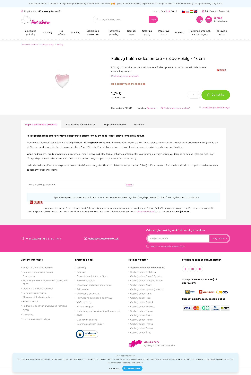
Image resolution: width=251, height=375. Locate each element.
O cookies (28, 314)
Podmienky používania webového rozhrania (45, 305)
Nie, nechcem (114, 368)
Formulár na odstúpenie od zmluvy (94, 297)
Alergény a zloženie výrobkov (38, 288)
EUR (168, 11)
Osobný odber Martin (141, 293)
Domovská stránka (29, 44)
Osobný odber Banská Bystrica (146, 276)
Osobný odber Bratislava (143, 271)
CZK (161, 11)
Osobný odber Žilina (140, 332)
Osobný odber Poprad (141, 310)
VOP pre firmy (84, 302)
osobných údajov (178, 246)
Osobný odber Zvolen (141, 328)
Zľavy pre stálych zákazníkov (37, 297)
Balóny (60, 44)
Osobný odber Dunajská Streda (146, 280)
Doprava (81, 271)
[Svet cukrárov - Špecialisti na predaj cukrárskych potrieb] (35, 20)
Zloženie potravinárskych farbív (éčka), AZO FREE (45, 282)
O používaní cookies (87, 319)
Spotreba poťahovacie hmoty (38, 271)
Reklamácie (83, 289)
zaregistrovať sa (219, 238)
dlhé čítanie (210, 359)
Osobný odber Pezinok (141, 302)
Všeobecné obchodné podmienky (94, 284)
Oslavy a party (47, 44)
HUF (174, 11)
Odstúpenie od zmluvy (88, 293)
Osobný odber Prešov (141, 315)
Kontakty (81, 267)
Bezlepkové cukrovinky (34, 292)
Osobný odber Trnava (141, 323)
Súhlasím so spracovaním (168, 246)
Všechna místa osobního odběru (147, 267)
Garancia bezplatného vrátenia (92, 276)
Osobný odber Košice (141, 284)
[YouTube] (199, 269)
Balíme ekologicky (86, 280)
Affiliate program (85, 306)
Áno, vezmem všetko (132, 368)
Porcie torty (29, 276)
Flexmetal (151, 108)
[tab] (41, 124)
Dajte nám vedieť (146, 211)
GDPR (26, 310)
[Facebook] (185, 269)
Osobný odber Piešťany (142, 306)
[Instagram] (192, 269)
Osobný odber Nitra (140, 297)
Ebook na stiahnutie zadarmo (38, 267)
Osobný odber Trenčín (141, 319)
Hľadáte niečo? (30, 301)
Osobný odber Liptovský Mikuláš (146, 289)
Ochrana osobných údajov (36, 318)
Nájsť (153, 19)
